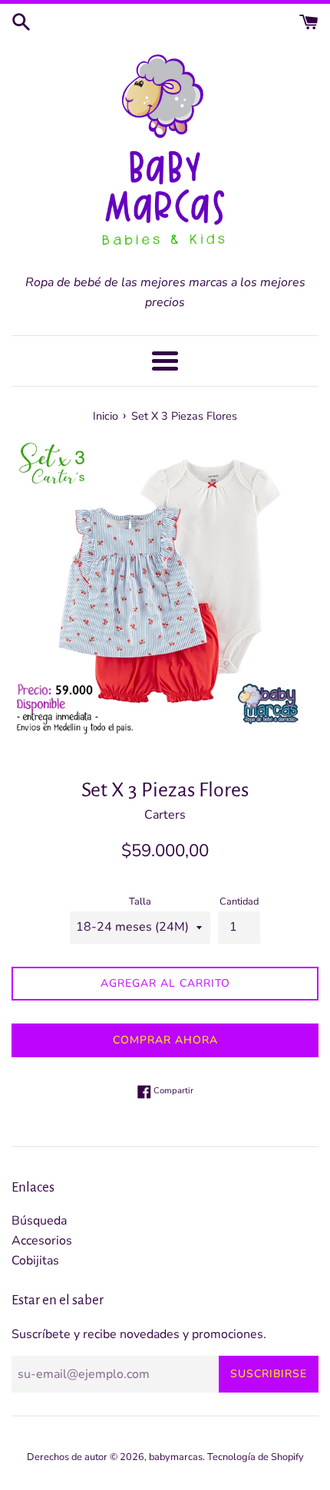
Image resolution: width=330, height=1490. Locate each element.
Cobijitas (35, 1260)
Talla (140, 901)
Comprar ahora (165, 1040)
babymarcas (176, 1457)
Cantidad (239, 901)
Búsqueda (39, 1220)
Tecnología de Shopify (255, 1457)
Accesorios (42, 1240)
